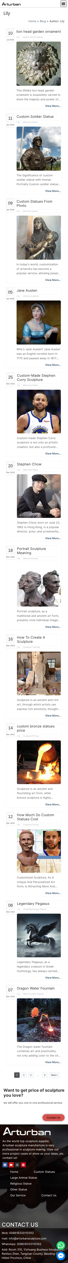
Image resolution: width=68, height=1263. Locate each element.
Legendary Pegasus (33, 904)
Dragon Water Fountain (36, 988)
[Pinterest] (23, 1164)
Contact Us (48, 1195)
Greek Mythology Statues (34, 909)
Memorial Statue (30, 122)
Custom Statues (44, 1171)
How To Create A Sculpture (31, 639)
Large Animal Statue (23, 1177)
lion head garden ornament (38, 31)
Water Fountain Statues (33, 994)
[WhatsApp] (60, 1245)
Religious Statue (21, 1183)
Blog (43, 21)
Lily (18, 37)
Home (32, 21)
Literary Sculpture (31, 296)
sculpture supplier (37, 1141)
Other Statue (18, 1189)
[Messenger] (60, 1256)
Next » (54, 1075)
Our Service (18, 1195)
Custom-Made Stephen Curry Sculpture (36, 377)
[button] (63, 4)
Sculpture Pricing (31, 736)
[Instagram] (17, 1164)
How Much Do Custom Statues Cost (35, 817)
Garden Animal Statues (33, 37)
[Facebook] (5, 1164)
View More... (53, 106)
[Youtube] (11, 1164)
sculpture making (34, 1149)
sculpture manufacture (30, 1145)
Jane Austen (27, 290)
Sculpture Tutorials (31, 647)
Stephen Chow (29, 464)
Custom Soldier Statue (35, 116)
